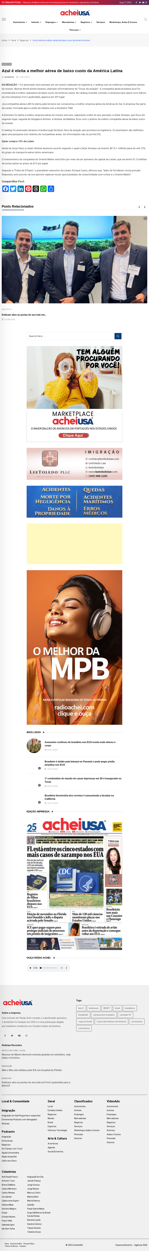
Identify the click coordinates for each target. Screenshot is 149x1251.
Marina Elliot (33, 1197)
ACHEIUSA (9, 77)
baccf (81, 1008)
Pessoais (74, 30)
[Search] (145, 19)
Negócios (85, 22)
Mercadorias (68, 22)
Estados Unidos (55, 1110)
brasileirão (83, 1015)
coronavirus (136, 1021)
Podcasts (8, 1131)
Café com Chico (9, 1161)
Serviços (100, 22)
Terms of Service (11, 1246)
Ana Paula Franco (10, 1177)
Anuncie (78, 1138)
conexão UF (125, 1015)
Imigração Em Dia (35, 1177)
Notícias (5, 1123)
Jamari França (34, 1181)
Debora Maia (7, 1205)
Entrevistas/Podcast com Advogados (19, 1119)
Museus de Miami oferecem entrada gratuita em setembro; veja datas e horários (61, 2)
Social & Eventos (55, 1151)
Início (7, 1244)
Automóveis (19, 22)
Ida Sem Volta (8, 1229)
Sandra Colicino (34, 1224)
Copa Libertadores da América (111, 1021)
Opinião (30, 1205)
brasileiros (130, 1008)
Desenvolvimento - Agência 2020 (131, 1245)
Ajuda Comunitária (10, 1153)
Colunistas (9, 1171)
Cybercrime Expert (10, 1201)
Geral (13, 40)
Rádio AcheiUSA (9, 1157)
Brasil (50, 1122)
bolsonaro (94, 1008)
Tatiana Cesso (34, 1232)
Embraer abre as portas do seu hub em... (24, 315)
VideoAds (113, 1101)
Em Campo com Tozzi (12, 1149)
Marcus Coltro (33, 1193)
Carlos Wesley (8, 1193)
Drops (4, 1212)
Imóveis (35, 22)
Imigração (7, 1066)
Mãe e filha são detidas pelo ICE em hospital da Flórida (32, 1070)
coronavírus (84, 1028)
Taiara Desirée (34, 1228)
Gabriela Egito (8, 1225)
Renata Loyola (33, 1220)
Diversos (111, 1130)
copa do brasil (85, 1021)
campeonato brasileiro (104, 1015)
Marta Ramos (33, 1201)
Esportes (52, 1126)
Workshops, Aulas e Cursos (123, 22)
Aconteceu (53, 1143)
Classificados (83, 1101)
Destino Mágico (9, 1209)
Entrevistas (7, 1141)
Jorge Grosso (33, 1185)
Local (22, 1051)
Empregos (51, 22)
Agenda (51, 1147)
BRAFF (107, 1008)
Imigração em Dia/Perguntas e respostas (21, 1115)
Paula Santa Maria (35, 1209)
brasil (117, 1008)
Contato (22, 1246)
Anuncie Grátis (16, 1244)
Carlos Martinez (9, 1189)
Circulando (7, 1197)
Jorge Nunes (33, 1189)
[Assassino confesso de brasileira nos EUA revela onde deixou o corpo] (34, 745)
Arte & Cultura (10, 1051)
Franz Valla (7, 1221)
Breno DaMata (8, 1185)
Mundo (51, 1118)
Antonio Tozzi (8, 1181)
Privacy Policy (28, 1244)
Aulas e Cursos (114, 1134)
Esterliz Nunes (8, 1217)
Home (4, 40)
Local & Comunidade (15, 1101)
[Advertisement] (75, 543)
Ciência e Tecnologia (57, 1130)
